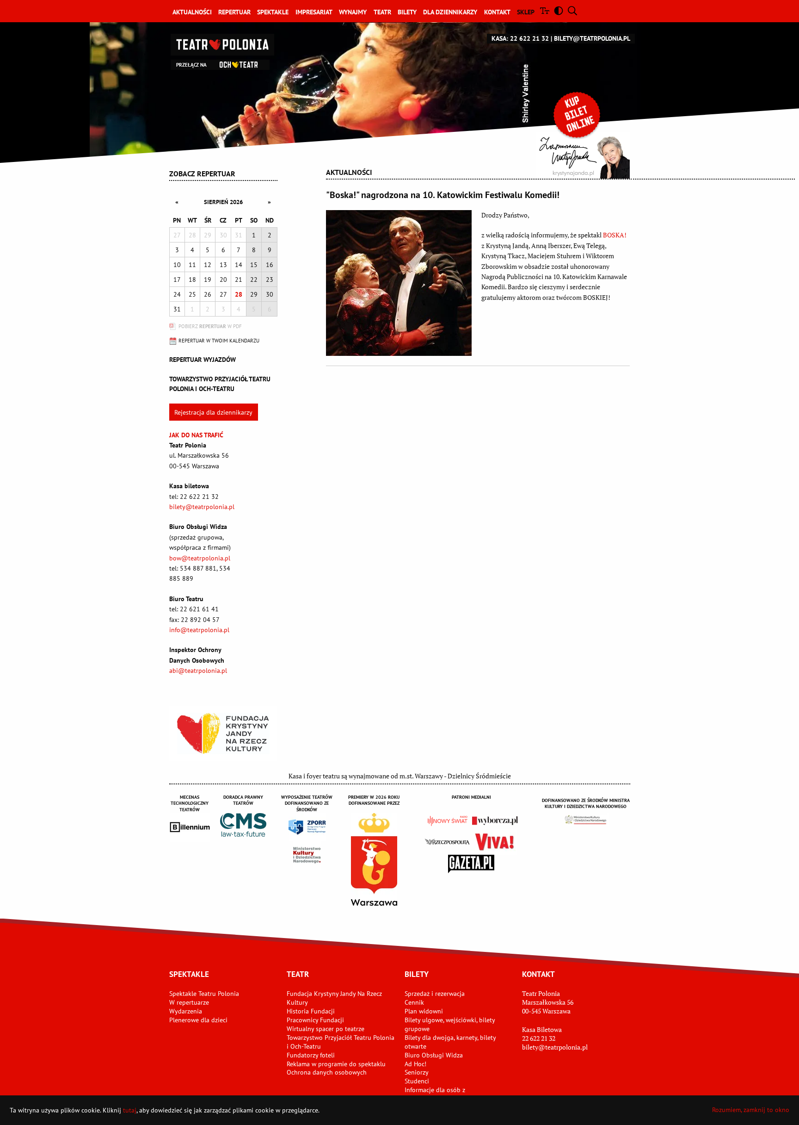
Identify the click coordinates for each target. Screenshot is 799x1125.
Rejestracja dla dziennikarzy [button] (213, 412)
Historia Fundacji (311, 1011)
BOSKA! (615, 234)
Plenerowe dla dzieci (198, 1020)
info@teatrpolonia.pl (199, 630)
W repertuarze (189, 1002)
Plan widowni (424, 1011)
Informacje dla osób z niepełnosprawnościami (438, 1094)
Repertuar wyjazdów (202, 359)
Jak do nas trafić (196, 435)
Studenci (417, 1081)
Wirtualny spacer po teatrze (325, 1029)
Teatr (382, 12)
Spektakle (273, 12)
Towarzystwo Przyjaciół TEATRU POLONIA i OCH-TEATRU (219, 384)
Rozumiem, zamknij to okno (750, 1110)
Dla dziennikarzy (450, 12)
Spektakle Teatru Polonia (204, 993)
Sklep (526, 12)
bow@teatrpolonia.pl (199, 558)
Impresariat (313, 12)
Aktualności (192, 12)
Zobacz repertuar (202, 173)
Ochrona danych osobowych (327, 1072)
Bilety (407, 12)
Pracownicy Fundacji (315, 1020)
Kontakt (497, 12)
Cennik (414, 1002)
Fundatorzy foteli (311, 1055)
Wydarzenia (185, 1011)
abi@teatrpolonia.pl (198, 670)
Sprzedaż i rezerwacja (435, 993)
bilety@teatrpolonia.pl (592, 38)
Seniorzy (417, 1072)
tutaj (129, 1110)
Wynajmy (353, 12)
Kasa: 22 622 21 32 (520, 38)
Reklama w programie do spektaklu (336, 1064)
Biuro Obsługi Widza (434, 1055)
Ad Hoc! (415, 1064)
